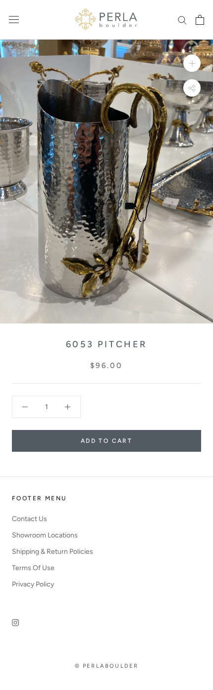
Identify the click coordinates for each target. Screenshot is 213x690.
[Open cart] (200, 20)
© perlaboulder (107, 666)
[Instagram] (15, 622)
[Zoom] (192, 62)
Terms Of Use (33, 568)
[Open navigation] (14, 19)
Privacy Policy (33, 584)
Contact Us (29, 519)
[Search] (182, 19)
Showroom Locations (45, 535)
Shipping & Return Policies (52, 551)
